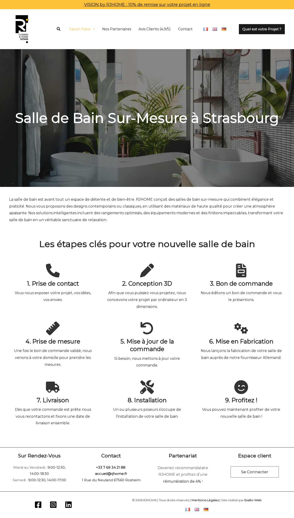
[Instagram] (53, 504)
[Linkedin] (68, 504)
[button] (59, 29)
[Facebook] (38, 504)
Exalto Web (253, 500)
